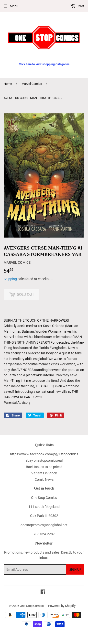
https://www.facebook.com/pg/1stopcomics (44, 454)
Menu (14, 6)
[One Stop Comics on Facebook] (42, 592)
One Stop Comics (32, 606)
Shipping (10, 279)
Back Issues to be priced (44, 467)
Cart (80, 6)
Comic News (44, 479)
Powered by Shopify (62, 606)
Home (8, 84)
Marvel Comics (32, 84)
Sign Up (75, 569)
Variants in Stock (44, 473)
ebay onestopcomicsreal (44, 460)
